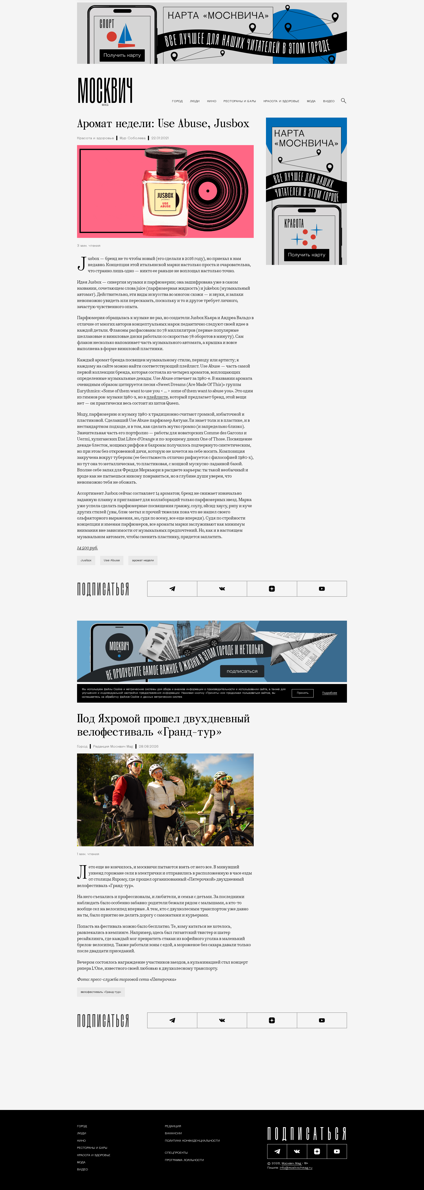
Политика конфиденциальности (192, 1140)
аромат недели (143, 560)
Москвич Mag (292, 1163)
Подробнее (329, 693)
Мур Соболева (133, 138)
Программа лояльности (184, 1160)
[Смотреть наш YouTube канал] (322, 589)
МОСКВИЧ (105, 90)
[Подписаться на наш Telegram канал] (172, 589)
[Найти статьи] (344, 101)
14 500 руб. (87, 547)
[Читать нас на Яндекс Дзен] (272, 589)
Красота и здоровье (95, 138)
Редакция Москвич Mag (113, 747)
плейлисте (157, 397)
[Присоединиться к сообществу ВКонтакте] (222, 589)
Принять (302, 693)
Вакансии (173, 1133)
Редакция (173, 1126)
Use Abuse (112, 560)
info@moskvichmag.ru (296, 1167)
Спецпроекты (176, 1152)
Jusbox (86, 560)
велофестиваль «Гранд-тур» (101, 992)
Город (82, 747)
